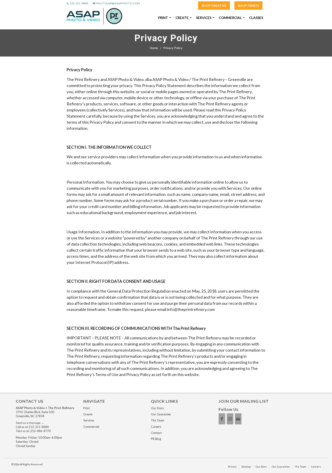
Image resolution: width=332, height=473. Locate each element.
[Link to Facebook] (222, 418)
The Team (157, 420)
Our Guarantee (161, 414)
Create (87, 414)
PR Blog (156, 439)
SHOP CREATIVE (214, 5)
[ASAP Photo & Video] (94, 18)
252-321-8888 (79, 3)
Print (86, 408)
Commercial (91, 426)
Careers (156, 426)
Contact (156, 433)
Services (88, 420)
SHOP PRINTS (248, 5)
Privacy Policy (166, 38)
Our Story (157, 408)
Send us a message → (30, 423)
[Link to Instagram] (230, 418)
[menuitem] (214, 5)
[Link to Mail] (238, 418)
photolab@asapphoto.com (118, 3)
